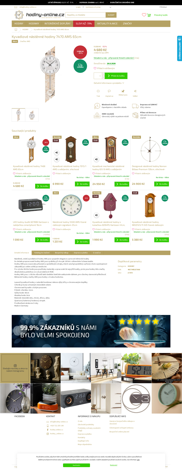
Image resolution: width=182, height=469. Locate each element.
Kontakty (81, 437)
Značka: (25, 41)
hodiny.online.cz (56, 429)
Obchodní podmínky (86, 424)
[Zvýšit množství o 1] (103, 74)
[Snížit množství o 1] (103, 77)
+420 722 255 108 (57, 425)
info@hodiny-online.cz (59, 421)
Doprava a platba (93, 7)
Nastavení (113, 465)
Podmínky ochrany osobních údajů (89, 429)
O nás (78, 7)
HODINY (131, 266)
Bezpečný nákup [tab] (61, 252)
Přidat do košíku (118, 76)
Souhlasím (76, 465)
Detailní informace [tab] (21, 252)
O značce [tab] (97, 252)
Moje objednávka (85, 444)
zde (138, 460)
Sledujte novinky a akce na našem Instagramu (15, 370)
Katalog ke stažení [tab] (41, 252)
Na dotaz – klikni (83, 177)
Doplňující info (83, 441)
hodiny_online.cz (57, 433)
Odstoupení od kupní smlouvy (122, 428)
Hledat (111, 15)
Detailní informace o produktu (108, 83)
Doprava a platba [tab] (81, 252)
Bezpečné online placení (119, 432)
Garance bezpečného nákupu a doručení (122, 422)
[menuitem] (19, 24)
